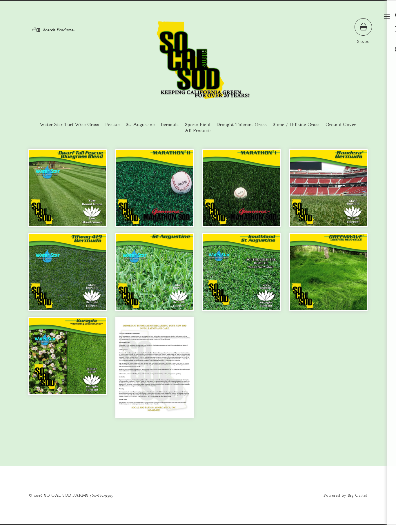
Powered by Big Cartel (345, 495)
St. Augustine (140, 124)
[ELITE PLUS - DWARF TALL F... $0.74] (67, 188)
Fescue (112, 124)
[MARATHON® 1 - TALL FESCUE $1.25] (241, 188)
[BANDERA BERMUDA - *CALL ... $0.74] (328, 188)
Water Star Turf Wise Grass (69, 124)
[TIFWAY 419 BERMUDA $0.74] (67, 272)
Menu (387, 16)
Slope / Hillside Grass (296, 124)
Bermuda (170, 124)
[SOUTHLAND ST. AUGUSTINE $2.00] (241, 272)
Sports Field (197, 124)
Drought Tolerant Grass (242, 124)
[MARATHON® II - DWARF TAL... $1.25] (154, 188)
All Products (198, 131)
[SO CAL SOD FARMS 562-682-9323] (198, 96)
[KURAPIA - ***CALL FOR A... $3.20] (67, 356)
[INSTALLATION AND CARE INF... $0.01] (154, 367)
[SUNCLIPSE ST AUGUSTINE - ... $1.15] (154, 272)
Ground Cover (341, 124)
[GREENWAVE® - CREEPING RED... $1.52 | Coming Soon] (328, 272)
